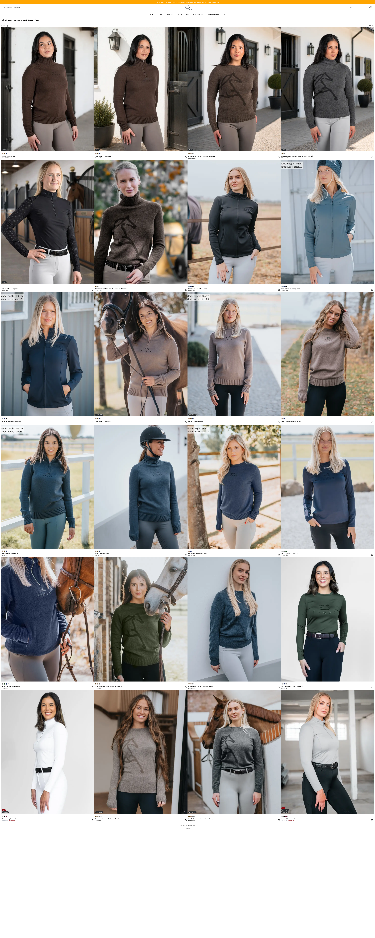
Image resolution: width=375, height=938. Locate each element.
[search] (359, 7)
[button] (187, 2)
